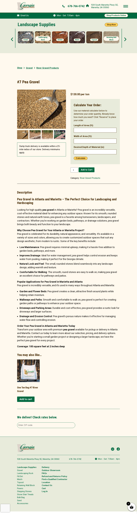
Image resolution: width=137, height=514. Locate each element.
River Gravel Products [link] (47, 68)
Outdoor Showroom (51, 470)
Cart (44, 488)
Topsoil (20, 482)
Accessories (22, 503)
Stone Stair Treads (25, 494)
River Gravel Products (90, 178)
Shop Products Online (116, 15)
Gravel (29, 68)
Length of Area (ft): (84, 125)
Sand (19, 500)
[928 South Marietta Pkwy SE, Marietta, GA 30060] (88, 5)
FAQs (44, 473)
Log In (45, 491)
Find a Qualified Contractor (54, 479)
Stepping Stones (24, 491)
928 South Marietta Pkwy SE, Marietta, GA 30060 (38, 459)
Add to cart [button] (26, 399)
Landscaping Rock (25, 473)
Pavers (20, 488)
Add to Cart (86, 169)
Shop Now (111, 25)
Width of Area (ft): (83, 136)
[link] (26, 39)
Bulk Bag (21, 497)
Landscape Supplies (26, 467)
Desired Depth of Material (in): (89, 147)
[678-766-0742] (63, 6)
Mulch (19, 479)
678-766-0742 (75, 459)
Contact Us (47, 485)
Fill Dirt (20, 476)
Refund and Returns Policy (54, 476)
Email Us (24, 15)
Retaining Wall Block (26, 485)
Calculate (80, 158)
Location (46, 482)
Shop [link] (19, 68)
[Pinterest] (112, 449)
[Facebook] (118, 449)
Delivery (45, 467)
